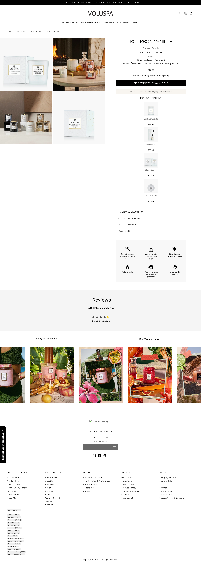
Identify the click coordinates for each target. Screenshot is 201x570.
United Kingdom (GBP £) (17, 552)
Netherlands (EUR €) (15, 541)
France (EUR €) (13, 525)
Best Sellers (51, 478)
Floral (48, 488)
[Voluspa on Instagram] (94, 456)
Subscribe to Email (92, 478)
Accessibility (89, 488)
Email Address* (100, 442)
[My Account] (185, 13)
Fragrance (21, 31)
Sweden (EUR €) (14, 549)
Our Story (126, 478)
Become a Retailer (130, 491)
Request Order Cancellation (2, 445)
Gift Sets (11, 491)
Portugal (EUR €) (14, 544)
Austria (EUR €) (13, 514)
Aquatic (49, 481)
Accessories (13, 495)
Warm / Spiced (52, 498)
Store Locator (166, 495)
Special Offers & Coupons (171, 498)
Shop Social (127, 498)
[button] (191, 13)
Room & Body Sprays (17, 488)
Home (9, 31)
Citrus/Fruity (51, 484)
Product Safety (128, 488)
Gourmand (50, 491)
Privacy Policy (90, 484)
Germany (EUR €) (14, 528)
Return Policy (165, 491)
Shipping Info (165, 481)
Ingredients (126, 481)
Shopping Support (168, 478)
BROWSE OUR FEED (149, 338)
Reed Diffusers (14, 484)
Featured (122, 22)
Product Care (127, 484)
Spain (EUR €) (13, 546)
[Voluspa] (100, 13)
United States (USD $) (16, 554)
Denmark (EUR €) (14, 520)
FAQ (161, 484)
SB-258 (86, 491)
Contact (163, 488)
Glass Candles (14, 478)
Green (48, 495)
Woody (48, 501)
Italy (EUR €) (13, 510)
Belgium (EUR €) (14, 517)
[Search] (180, 13)
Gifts (134, 22)
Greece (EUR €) (13, 530)
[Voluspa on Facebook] (99, 456)
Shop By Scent (69, 22)
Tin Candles (13, 481)
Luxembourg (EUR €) (15, 538)
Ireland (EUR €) (13, 533)
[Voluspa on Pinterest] (104, 456)
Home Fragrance (89, 22)
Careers (125, 495)
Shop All (11, 498)
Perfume (107, 22)
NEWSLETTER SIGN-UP (100, 431)
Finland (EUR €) (14, 522)
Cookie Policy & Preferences (96, 481)
